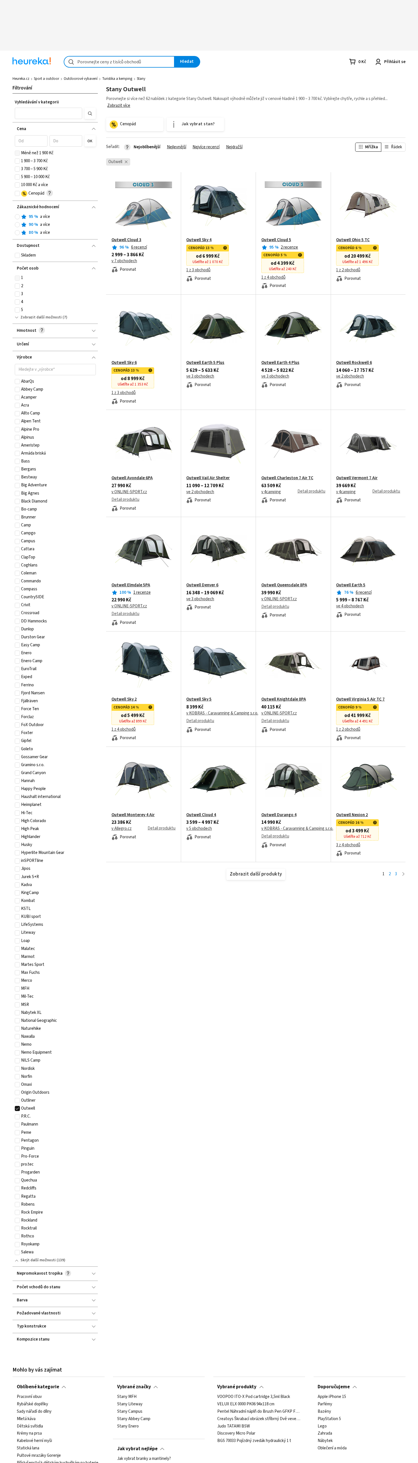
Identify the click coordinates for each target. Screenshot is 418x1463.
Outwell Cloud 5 (276, 240)
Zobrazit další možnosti (41, 317)
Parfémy (325, 1404)
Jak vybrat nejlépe (137, 1448)
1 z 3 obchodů (198, 270)
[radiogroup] (55, 225)
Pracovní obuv (29, 1397)
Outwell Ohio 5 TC (353, 240)
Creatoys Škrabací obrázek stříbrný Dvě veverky (259, 1419)
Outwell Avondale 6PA (132, 478)
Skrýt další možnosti (38, 1260)
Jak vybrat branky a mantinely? (144, 1459)
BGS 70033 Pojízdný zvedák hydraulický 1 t (254, 1441)
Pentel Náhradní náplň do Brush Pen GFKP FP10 (259, 1411)
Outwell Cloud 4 (201, 815)
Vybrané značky (134, 1386)
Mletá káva (26, 1419)
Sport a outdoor (46, 78)
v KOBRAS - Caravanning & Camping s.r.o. (222, 713)
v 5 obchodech (199, 828)
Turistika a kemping (117, 78)
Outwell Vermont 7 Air (357, 478)
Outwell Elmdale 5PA (130, 585)
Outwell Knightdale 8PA (283, 699)
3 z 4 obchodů (348, 845)
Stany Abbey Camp (133, 1419)
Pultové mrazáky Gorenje (39, 1455)
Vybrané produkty (236, 1386)
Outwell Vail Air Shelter (208, 478)
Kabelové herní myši (34, 1441)
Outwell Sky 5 (199, 699)
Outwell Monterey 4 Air (133, 815)
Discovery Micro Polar (236, 1434)
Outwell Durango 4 (279, 815)
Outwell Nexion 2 (352, 815)
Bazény (324, 1411)
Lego (322, 1426)
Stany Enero (128, 1426)
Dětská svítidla (30, 1426)
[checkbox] (17, 153)
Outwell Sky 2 (124, 699)
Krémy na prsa (29, 1434)
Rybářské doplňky (32, 1404)
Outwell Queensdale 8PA (284, 585)
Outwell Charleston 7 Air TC (287, 478)
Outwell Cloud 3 (126, 240)
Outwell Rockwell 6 (354, 363)
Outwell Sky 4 (199, 240)
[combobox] (119, 62)
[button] (48, 113)
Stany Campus (129, 1411)
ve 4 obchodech (350, 606)
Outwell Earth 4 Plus (280, 363)
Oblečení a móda (332, 1448)
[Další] (403, 874)
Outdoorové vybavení (81, 78)
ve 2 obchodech (350, 376)
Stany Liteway (129, 1404)
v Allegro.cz (121, 828)
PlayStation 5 (329, 1419)
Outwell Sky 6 (124, 363)
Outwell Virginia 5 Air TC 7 (360, 699)
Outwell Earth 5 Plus (205, 363)
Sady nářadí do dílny (34, 1411)
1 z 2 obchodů (348, 270)
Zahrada (325, 1434)
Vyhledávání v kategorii (37, 102)
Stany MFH (126, 1397)
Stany (141, 78)
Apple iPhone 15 (332, 1397)
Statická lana (28, 1448)
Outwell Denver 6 (202, 585)
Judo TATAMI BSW (233, 1426)
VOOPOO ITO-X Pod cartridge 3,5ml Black (253, 1397)
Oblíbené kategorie (38, 1386)
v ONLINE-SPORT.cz (129, 492)
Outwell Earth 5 (350, 585)
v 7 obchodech (124, 261)
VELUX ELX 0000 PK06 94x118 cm (245, 1404)
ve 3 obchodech (200, 376)
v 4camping (271, 492)
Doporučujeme (334, 1386)
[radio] (17, 216)
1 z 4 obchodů (273, 277)
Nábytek (325, 1441)
